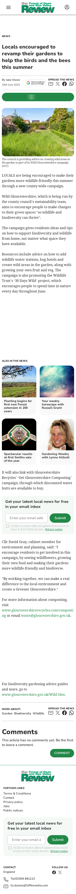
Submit (60, 518)
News (6, 36)
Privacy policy (13, 802)
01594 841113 (25, 879)
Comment (62, 753)
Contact (8, 798)
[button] (8, 7)
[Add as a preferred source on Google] (36, 83)
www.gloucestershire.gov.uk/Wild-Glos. (34, 694)
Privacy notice (53, 529)
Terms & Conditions (17, 793)
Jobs (6, 806)
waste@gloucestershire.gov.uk (45, 615)
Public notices (13, 810)
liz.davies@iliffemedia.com (29, 885)
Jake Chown (13, 80)
